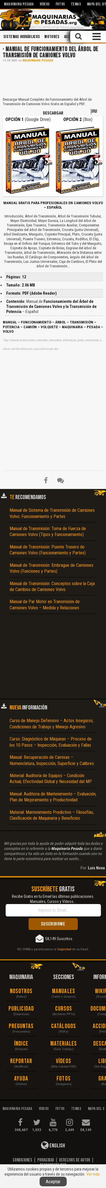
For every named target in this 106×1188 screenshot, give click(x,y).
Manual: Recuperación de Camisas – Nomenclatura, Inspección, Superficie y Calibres (52, 760)
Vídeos (63, 1061)
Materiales (63, 1044)
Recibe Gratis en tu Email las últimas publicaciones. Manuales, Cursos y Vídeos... (53, 899)
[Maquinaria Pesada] (53, 19)
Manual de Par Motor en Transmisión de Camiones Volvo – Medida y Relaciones (45, 604)
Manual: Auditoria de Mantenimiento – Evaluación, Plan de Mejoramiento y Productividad (53, 797)
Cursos (63, 1009)
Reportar (21, 1061)
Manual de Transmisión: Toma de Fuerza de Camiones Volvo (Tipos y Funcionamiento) (48, 531)
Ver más (93, 1174)
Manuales (63, 991)
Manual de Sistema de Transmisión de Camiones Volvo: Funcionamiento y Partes (52, 513)
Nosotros (21, 991)
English (57, 1145)
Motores (51, 36)
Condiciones (22, 1160)
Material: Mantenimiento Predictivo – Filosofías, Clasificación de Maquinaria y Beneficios (52, 815)
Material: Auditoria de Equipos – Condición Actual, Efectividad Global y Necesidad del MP (51, 778)
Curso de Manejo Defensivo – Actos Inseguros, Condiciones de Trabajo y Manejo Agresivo (52, 723)
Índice (21, 1044)
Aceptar (53, 1181)
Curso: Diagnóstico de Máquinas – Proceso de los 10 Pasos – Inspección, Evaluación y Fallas (51, 742)
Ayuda (21, 1079)
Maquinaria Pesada (38, 60)
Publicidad (21, 1009)
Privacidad (45, 1160)
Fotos (64, 1079)
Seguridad (64, 949)
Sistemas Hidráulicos (21, 36)
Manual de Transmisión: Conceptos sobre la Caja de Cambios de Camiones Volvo (52, 586)
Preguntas (21, 1026)
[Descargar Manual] (28, 160)
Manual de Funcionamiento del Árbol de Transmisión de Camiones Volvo (50, 52)
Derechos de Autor (74, 1160)
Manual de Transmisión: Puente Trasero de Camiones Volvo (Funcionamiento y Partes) (48, 550)
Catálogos (63, 1026)
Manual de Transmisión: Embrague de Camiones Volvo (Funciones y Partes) (51, 568)
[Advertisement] (53, 79)
